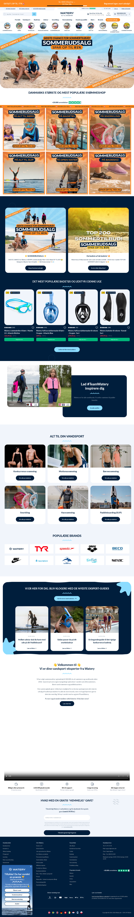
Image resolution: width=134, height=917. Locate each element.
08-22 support (67, 788)
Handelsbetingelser (41, 885)
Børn (93, 20)
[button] (10, 384)
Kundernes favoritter (75, 848)
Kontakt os (6, 848)
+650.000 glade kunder (39, 8)
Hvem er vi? (39, 846)
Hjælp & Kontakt (126, 8)
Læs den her (67, 703)
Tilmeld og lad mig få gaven (67, 833)
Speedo (72, 876)
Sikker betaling (7, 851)
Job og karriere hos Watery (43, 851)
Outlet (71, 851)
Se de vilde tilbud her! (98, 268)
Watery (71, 873)
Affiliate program (40, 865)
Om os (116, 8)
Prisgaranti (6, 854)
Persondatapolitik (41, 882)
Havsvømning (67, 20)
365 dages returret (24, 8)
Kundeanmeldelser (41, 871)
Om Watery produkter (42, 854)
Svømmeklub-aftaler (41, 860)
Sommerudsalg (112, 20)
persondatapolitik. (68, 827)
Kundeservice (6, 846)
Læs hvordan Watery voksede (100, 896)
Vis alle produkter (25, 478)
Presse (38, 876)
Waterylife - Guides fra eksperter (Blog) (46, 879)
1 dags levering (92, 788)
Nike (71, 884)
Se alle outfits (94, 408)
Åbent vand (17, 890)
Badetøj (37, 20)
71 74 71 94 (107, 8)
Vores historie (40, 848)
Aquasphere (73, 881)
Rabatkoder (6, 862)
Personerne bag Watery (42, 857)
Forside (17, 20)
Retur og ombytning (8, 860)
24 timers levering (10, 8)
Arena (71, 879)
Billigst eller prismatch (16, 788)
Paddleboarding (74, 865)
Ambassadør (39, 862)
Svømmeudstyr (74, 857)
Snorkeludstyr (73, 860)
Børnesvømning (17, 899)
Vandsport (27, 20)
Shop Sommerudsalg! (35, 268)
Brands (100, 20)
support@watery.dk (111, 848)
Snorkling (55, 20)
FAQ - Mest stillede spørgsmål (44, 873)
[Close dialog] (30, 866)
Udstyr (45, 20)
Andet (17, 904)
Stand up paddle (81, 20)
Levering (5, 857)
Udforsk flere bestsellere (67, 349)
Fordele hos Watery (41, 868)
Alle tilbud (72, 846)
